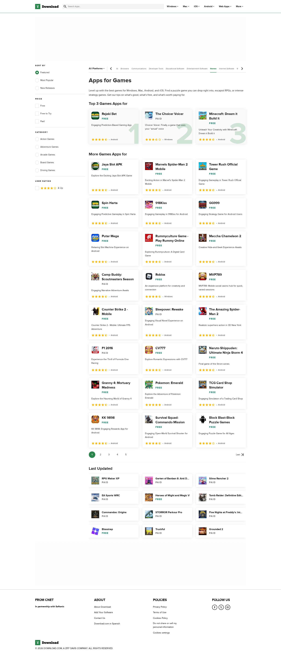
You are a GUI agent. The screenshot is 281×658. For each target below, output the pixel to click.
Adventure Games (49, 146)
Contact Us (99, 618)
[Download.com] (47, 6)
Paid (42, 121)
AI (117, 68)
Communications (139, 68)
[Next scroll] (242, 68)
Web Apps (224, 6)
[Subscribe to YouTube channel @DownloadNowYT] (227, 607)
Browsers (125, 68)
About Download (102, 606)
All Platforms (96, 68)
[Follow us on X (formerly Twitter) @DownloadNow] (221, 607)
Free (42, 105)
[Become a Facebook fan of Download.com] (214, 607)
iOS (196, 6)
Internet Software (226, 68)
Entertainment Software (197, 68)
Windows (171, 6)
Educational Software (175, 68)
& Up (60, 188)
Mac (185, 6)
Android (208, 6)
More (238, 6)
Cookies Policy (160, 618)
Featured (44, 72)
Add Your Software (103, 612)
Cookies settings (161, 632)
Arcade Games (47, 154)
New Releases (47, 88)
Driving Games (47, 170)
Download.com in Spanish (107, 623)
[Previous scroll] (111, 68)
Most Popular (47, 80)
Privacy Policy (160, 606)
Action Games (47, 139)
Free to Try (45, 113)
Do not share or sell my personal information (165, 625)
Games (213, 68)
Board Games (47, 162)
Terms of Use (159, 612)
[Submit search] (65, 6)
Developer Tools (156, 68)
